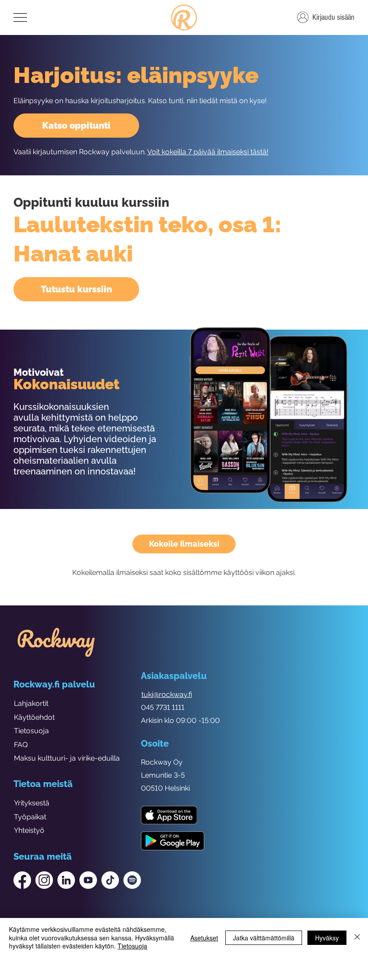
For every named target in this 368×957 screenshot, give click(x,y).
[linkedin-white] (66, 880)
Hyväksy (327, 937)
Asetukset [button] (204, 937)
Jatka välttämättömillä (263, 937)
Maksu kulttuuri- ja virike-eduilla (67, 758)
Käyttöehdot (34, 717)
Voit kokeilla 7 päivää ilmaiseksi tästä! (207, 152)
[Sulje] (357, 937)
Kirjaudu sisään (333, 17)
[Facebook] (22, 880)
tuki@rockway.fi (166, 694)
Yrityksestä (31, 803)
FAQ (21, 744)
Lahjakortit (31, 703)
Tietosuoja (31, 730)
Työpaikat (30, 817)
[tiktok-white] (110, 880)
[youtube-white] (88, 880)
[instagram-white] (44, 880)
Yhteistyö (29, 830)
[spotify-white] (132, 880)
